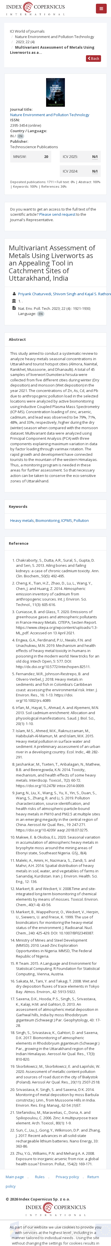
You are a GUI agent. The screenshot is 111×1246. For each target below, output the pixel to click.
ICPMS (66, 520)
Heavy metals (22, 520)
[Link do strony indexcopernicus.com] (56, 1208)
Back (94, 58)
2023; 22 (25, 41)
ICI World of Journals (27, 31)
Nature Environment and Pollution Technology (54, 36)
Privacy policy (67, 1176)
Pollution (81, 520)
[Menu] (101, 8)
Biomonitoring (47, 520)
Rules (40, 1176)
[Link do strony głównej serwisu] (35, 8)
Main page (15, 1176)
